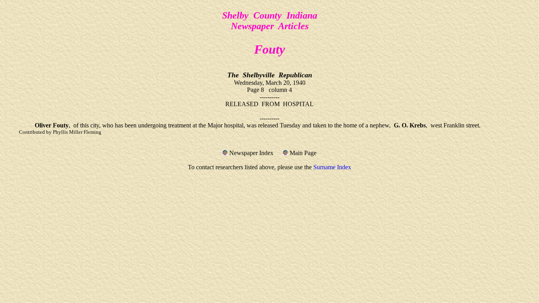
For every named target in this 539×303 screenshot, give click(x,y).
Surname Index (332, 167)
